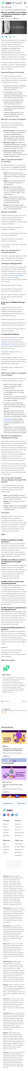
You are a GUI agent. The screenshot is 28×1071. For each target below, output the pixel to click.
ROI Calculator (13, 901)
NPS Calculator (13, 883)
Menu (25, 3)
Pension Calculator (8, 886)
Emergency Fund (14, 917)
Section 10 (5, 1008)
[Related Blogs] (14, 737)
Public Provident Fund (14, 1004)
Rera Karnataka (20, 956)
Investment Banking (9, 990)
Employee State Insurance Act (15, 977)
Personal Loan (8, 803)
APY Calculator (13, 899)
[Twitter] (16, 815)
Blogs (17, 3)
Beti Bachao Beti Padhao (16, 1018)
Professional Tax (11, 1006)
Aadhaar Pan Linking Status (10, 1038)
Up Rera (5, 958)
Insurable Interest (11, 968)
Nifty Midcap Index (15, 936)
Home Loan (21, 803)
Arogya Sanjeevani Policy (9, 975)
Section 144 (12, 1008)
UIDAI (10, 1032)
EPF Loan (14, 919)
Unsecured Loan (16, 908)
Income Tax (13, 999)
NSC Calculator (16, 897)
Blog (6, 10)
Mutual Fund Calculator (15, 885)
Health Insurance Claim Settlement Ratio (13, 979)
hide (14, 7)
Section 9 (16, 1002)
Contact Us (6, 830)
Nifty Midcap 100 (13, 938)
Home (2, 10)
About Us (5, 824)
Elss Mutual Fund (11, 933)
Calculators (6, 849)
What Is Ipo (14, 926)
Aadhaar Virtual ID (7, 1041)
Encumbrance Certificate (13, 947)
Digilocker (5, 1034)
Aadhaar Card (16, 1032)
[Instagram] (8, 815)
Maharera (15, 949)
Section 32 (18, 1008)
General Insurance (13, 965)
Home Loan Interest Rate (16, 943)
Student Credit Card (13, 988)
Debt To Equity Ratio (13, 993)
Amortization (13, 952)
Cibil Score (11, 984)
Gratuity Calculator (18, 895)
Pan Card (20, 1052)
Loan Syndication (17, 913)
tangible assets (5, 344)
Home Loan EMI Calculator (10, 879)
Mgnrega (12, 1013)
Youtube (5, 852)
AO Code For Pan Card (16, 1057)
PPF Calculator (17, 886)
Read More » (6, 756)
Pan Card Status (13, 1052)
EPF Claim (13, 1020)
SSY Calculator (13, 881)
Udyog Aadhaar (7, 1043)
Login (25, 701)
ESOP (18, 1020)
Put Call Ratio (6, 929)
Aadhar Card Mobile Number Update (12, 1036)
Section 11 (17, 1006)
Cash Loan (18, 824)
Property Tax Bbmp (8, 949)
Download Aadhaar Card (15, 1034)
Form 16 (11, 1002)
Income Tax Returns (15, 1000)
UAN (16, 1013)
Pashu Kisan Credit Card (12, 920)
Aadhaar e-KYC (11, 1045)
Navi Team (6, 675)
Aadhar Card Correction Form (16, 1040)
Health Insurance (19, 832)
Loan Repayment (7, 913)
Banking (11, 10)
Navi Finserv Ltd (19, 849)
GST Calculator (13, 890)
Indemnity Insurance (8, 981)
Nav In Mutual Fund (12, 931)
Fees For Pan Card (16, 1059)
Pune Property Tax (10, 956)
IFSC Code (17, 984)
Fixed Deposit (6, 1020)
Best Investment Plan (12, 1024)
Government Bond (7, 1029)
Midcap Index (6, 936)
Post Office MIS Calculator (16, 878)
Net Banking (9, 986)
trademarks (7, 421)
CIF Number (15, 992)
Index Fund (13, 929)
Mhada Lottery (12, 951)
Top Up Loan (15, 915)
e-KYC (15, 986)
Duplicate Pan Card (8, 1056)
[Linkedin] (12, 815)
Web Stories (6, 847)
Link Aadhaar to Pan (11, 1064)
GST (18, 999)
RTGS (16, 990)
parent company (18, 275)
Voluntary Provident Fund (16, 1027)
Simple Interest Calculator (9, 894)
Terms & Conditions (20, 847)
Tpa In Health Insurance (18, 974)
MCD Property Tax (12, 954)
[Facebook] (4, 815)
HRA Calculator (7, 897)
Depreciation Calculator (15, 904)
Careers (5, 827)
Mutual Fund (18, 835)
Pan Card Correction (16, 1054)
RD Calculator (12, 888)
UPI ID (9, 992)
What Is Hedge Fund (15, 935)
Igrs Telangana (6, 945)
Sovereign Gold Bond (17, 927)
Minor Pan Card (7, 1059)
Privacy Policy (18, 844)
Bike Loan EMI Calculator (15, 892)
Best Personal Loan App (12, 910)
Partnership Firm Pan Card (12, 1066)
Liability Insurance (18, 981)
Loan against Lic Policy (16, 911)
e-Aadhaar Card (12, 1048)
